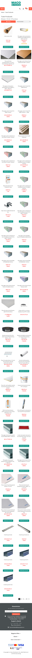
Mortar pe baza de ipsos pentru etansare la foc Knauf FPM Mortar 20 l (8, 411)
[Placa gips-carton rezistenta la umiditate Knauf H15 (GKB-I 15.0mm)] (24, 179)
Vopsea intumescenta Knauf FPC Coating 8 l (24, 386)
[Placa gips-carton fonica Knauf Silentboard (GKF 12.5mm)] (24, 55)
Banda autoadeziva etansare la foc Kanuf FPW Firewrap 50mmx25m (24, 337)
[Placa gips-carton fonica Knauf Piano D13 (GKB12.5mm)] (8, 279)
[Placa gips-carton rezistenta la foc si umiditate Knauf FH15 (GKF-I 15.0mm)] (8, 229)
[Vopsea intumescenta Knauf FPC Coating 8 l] (24, 379)
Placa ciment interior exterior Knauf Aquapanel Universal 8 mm (24, 511)
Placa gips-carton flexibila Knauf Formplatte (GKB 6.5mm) (24, 236)
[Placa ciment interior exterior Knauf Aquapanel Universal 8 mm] (24, 503)
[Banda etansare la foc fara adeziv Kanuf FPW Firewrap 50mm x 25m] (8, 329)
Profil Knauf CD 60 (8, 535)
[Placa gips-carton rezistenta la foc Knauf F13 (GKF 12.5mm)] (8, 129)
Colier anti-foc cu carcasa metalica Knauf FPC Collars (24, 311)
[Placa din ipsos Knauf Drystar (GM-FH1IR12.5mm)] (8, 304)
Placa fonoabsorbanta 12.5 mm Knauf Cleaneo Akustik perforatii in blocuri (8, 362)
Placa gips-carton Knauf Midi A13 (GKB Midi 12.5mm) (24, 261)
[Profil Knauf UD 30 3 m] (24, 528)
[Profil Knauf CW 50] (8, 553)
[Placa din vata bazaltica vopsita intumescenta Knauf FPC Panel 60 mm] (8, 379)
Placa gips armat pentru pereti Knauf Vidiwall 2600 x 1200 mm (8, 435)
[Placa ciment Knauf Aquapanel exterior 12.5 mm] (8, 479)
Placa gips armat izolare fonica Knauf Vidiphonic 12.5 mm (24, 460)
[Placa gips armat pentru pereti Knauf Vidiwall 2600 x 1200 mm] (8, 429)
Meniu (2, 8)
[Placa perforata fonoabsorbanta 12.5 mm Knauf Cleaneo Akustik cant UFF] (8, 55)
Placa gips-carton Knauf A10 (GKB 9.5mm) (24, 86)
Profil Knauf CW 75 (24, 559)
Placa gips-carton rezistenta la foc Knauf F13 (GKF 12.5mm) (8, 136)
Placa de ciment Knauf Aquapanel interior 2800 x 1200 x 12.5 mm (24, 486)
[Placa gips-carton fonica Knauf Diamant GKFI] (24, 279)
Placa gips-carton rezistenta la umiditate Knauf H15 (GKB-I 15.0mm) (24, 187)
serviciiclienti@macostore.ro (16, 627)
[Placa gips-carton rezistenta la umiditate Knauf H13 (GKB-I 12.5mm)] (24, 154)
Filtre (9, 21)
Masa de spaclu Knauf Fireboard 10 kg (8, 186)
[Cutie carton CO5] (8, 30)
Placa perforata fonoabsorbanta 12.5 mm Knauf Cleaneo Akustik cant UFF (8, 62)
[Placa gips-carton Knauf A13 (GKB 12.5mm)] (8, 105)
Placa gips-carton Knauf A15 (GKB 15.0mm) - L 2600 (24, 111)
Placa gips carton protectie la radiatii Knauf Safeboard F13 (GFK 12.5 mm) (24, 37)
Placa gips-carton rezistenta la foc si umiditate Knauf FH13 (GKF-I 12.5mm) (24, 212)
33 (26, 599)
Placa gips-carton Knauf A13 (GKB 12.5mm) (8, 111)
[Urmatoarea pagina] (29, 599)
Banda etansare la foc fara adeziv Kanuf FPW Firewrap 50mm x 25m (8, 337)
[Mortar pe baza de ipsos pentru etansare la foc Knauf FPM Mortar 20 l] (8, 404)
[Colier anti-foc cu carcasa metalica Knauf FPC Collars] (24, 304)
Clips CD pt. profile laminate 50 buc (8, 211)
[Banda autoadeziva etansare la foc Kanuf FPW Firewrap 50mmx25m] (24, 329)
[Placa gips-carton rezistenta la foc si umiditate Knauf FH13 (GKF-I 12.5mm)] (24, 204)
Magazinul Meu (15, 633)
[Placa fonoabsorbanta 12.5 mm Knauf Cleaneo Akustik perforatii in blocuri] (8, 354)
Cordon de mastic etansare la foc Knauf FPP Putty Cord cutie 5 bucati (24, 436)
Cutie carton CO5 (8, 36)
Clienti (15, 636)
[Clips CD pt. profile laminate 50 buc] (8, 204)
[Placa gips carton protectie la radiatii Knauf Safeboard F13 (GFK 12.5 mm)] (24, 30)
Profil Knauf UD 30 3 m (24, 535)
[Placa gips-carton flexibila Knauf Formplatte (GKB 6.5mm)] (24, 229)
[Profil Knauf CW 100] (8, 578)
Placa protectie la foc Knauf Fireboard (24, 136)
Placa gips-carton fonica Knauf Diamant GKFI (24, 286)
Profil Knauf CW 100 (8, 584)
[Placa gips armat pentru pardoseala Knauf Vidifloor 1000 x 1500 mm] (8, 80)
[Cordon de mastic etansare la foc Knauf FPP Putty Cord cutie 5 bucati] (24, 429)
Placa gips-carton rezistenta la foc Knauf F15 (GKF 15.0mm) (8, 161)
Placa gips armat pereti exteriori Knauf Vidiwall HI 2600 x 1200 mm (8, 461)
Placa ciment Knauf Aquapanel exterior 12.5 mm (8, 485)
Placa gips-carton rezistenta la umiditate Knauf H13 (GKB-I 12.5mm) (24, 162)
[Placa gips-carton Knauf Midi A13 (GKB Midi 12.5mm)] (24, 254)
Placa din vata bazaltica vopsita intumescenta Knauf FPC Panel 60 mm (8, 387)
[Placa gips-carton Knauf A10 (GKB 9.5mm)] (24, 80)
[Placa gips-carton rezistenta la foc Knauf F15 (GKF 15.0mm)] (8, 154)
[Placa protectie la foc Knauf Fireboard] (24, 129)
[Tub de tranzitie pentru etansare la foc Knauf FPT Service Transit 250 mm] (24, 354)
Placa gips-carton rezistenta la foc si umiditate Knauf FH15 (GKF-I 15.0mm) (8, 237)
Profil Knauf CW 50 (8, 559)
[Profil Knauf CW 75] (24, 553)
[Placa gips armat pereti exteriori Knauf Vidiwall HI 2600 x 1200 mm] (8, 454)
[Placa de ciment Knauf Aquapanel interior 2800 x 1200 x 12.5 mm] (24, 479)
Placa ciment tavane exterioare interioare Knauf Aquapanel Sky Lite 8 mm (8, 511)
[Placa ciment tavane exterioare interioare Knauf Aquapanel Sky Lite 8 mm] (8, 503)
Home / (3, 12)
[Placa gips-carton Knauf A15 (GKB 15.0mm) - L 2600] (24, 105)
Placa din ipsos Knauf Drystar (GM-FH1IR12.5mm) (8, 311)
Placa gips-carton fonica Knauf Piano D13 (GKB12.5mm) (8, 286)
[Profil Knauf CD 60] (8, 528)
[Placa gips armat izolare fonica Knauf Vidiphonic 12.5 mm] (24, 454)
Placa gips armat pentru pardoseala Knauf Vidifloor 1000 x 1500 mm (8, 87)
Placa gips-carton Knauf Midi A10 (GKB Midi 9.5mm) (8, 261)
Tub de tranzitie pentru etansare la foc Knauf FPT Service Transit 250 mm (24, 362)
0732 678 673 (17, 625)
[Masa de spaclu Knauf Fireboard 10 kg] (8, 179)
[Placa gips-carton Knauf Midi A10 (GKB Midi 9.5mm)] (8, 254)
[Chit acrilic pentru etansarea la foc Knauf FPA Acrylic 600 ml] (24, 404)
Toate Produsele (9, 12)
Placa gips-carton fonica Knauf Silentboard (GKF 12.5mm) (24, 61)
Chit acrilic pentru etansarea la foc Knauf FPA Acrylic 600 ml (24, 410)
